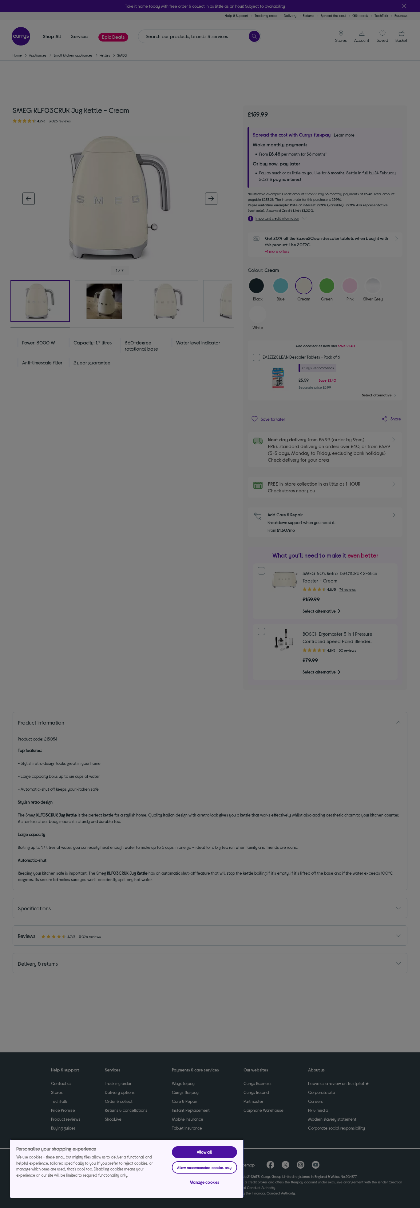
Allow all (204, 1152)
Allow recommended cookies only (204, 1167)
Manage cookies (204, 1182)
